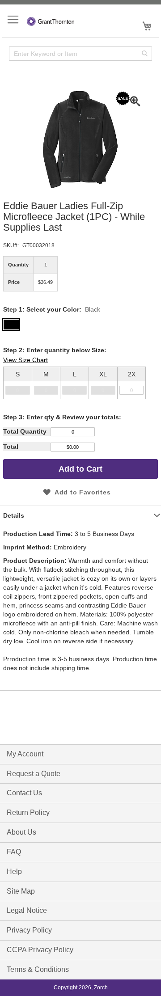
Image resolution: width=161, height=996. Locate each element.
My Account (25, 754)
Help (14, 871)
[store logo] (50, 20)
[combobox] (80, 53)
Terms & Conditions (38, 969)
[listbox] (80, 379)
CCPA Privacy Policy (40, 950)
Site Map (21, 891)
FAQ (14, 852)
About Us (21, 832)
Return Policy (28, 812)
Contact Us (24, 793)
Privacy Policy (29, 930)
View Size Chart (25, 359)
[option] (80, 383)
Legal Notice (27, 910)
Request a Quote (33, 773)
